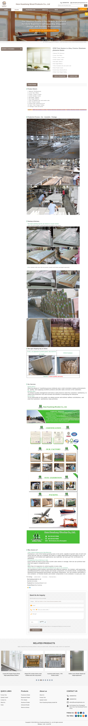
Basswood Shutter (6, 54)
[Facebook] (83, 713)
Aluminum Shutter (6, 60)
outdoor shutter (37, 576)
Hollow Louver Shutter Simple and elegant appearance (33, 674)
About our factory (6, 68)
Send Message (36, 630)
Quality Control (4, 697)
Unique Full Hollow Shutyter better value (55, 674)
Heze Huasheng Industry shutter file (48, 702)
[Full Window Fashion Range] (81, 716)
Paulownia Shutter (6, 52)
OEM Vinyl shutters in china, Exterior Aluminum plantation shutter (48, 601)
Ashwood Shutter (5, 63)
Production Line (30, 9)
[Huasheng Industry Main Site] (86, 716)
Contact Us (68, 9)
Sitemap (40, 724)
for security (45, 576)
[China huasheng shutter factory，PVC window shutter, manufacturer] (11, 661)
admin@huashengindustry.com (79, 2)
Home (6, 9)
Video (2, 705)
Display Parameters (59, 76)
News (56, 9)
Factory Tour (4, 695)
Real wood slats (52, 576)
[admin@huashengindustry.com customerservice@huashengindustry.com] (28, 587)
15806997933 (65, 2)
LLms (44, 724)
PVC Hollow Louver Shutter (8, 65)
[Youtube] (76, 713)
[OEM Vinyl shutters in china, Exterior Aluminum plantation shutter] (38, 59)
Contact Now (73, 76)
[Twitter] (81, 713)
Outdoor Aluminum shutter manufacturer (76, 109)
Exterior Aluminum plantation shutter (56, 109)
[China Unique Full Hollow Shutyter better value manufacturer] (55, 661)
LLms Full (48, 724)
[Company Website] (76, 716)
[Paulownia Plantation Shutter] (44, 26)
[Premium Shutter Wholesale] (83, 716)
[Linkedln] (78, 713)
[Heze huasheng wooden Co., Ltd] (4, 4)
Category (50, 42)
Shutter (17, 9)
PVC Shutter (55, 42)
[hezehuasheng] (30, 587)
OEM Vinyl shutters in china (40, 109)
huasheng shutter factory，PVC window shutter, (11, 674)
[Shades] (78, 716)
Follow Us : (71, 713)
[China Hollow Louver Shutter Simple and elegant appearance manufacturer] (33, 661)
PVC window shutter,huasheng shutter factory (76, 674)
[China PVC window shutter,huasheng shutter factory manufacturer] (77, 661)
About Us (45, 9)
